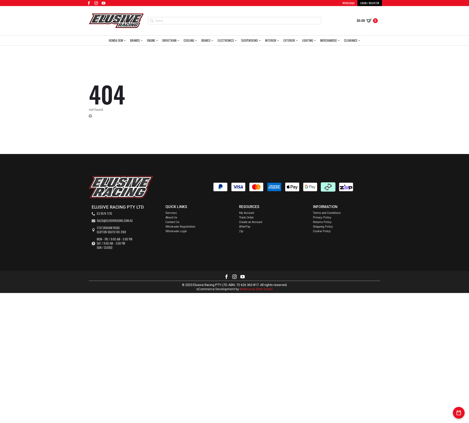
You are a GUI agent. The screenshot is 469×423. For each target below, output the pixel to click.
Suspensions (249, 40)
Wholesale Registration (180, 226)
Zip (241, 231)
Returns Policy (322, 222)
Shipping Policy (323, 226)
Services (171, 213)
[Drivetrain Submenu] (178, 40)
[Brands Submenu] (142, 40)
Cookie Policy (322, 231)
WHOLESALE (348, 3)
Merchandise (328, 40)
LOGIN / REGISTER (369, 3)
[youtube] (103, 3)
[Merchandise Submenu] (339, 40)
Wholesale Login (176, 231)
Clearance (350, 40)
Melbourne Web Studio (256, 289)
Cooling (189, 40)
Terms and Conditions (327, 213)
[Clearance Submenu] (359, 40)
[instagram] (96, 3)
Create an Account (250, 222)
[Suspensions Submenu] (260, 40)
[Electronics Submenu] (236, 40)
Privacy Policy (322, 217)
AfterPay (244, 226)
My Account (246, 213)
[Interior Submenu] (278, 40)
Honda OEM (116, 40)
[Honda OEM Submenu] (125, 40)
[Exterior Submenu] (297, 40)
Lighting (307, 40)
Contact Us (172, 222)
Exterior (289, 40)
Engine (151, 40)
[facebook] (89, 3)
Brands (135, 40)
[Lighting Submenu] (315, 40)
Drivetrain (169, 40)
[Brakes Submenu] (213, 40)
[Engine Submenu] (157, 40)
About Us (171, 217)
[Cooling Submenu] (196, 40)
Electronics (226, 40)
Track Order (246, 217)
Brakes (206, 40)
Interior (270, 40)
